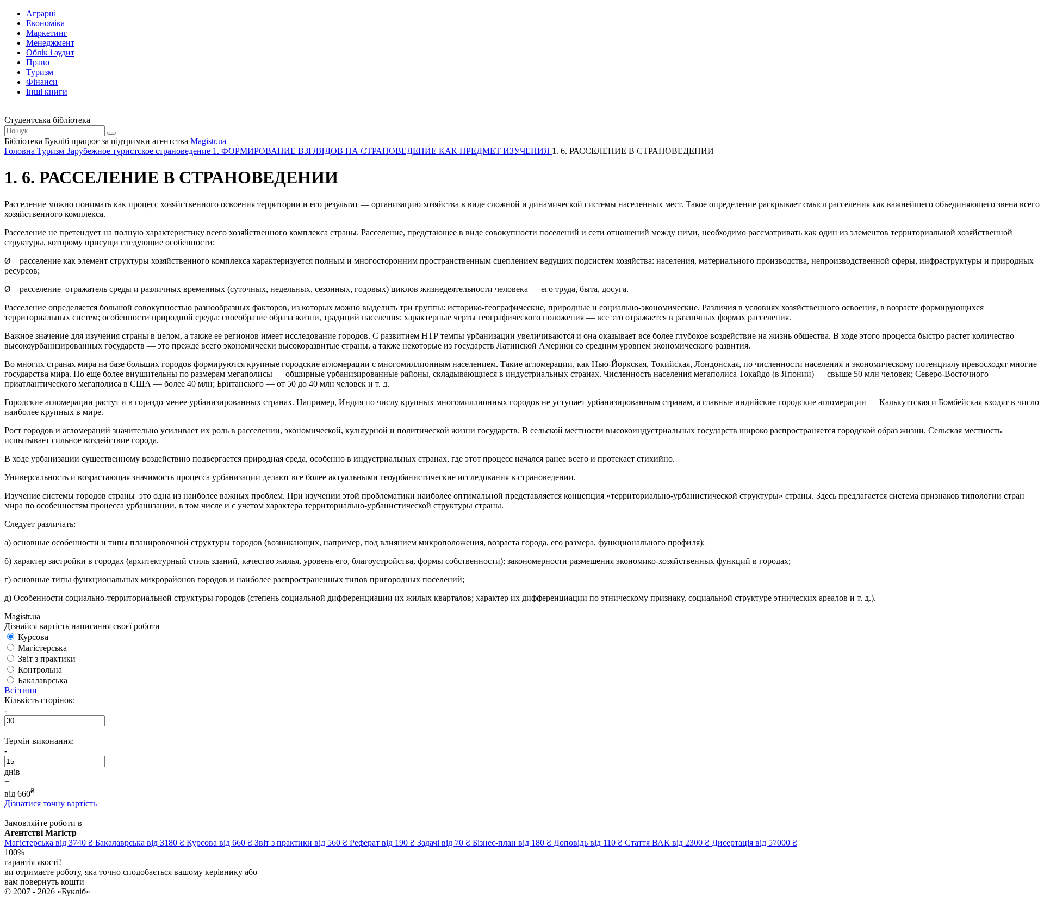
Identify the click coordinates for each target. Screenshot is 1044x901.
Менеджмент (50, 42)
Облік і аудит (50, 52)
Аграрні (41, 13)
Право (37, 62)
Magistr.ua (208, 141)
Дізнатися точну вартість (50, 803)
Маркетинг (46, 33)
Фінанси (42, 81)
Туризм (39, 72)
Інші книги (46, 91)
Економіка (45, 23)
